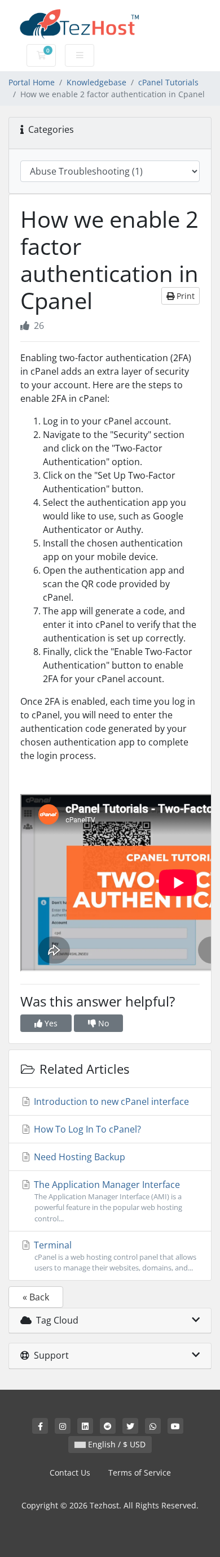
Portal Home (31, 82)
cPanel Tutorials (168, 82)
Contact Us (70, 1472)
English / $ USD (116, 1444)
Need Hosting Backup (78, 1157)
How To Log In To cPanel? (86, 1129)
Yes (50, 1023)
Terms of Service (139, 1472)
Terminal (114, 1256)
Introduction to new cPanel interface (110, 1101)
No (102, 1023)
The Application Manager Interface (107, 1200)
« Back (36, 1297)
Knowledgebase (96, 82)
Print (184, 295)
